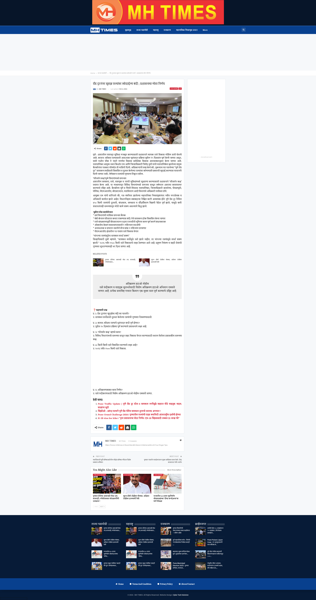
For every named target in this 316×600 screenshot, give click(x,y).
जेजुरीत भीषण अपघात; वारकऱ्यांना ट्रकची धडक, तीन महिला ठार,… (215, 565)
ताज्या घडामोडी (142, 30)
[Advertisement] (158, 52)
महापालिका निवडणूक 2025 (187, 30)
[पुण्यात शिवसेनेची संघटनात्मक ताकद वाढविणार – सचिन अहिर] (166, 531)
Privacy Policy (166, 584)
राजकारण (167, 30)
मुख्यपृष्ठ (128, 30)
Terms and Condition (141, 584)
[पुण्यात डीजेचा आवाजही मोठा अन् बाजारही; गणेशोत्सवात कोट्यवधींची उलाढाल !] (98, 262)
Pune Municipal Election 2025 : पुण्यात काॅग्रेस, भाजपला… (181, 565)
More (205, 30)
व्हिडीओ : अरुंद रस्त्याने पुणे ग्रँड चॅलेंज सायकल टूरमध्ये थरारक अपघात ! (129, 411)
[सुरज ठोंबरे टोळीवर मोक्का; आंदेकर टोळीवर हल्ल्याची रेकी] (144, 262)
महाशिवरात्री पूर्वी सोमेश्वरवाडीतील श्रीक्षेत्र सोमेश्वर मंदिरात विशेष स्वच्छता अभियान (112, 461)
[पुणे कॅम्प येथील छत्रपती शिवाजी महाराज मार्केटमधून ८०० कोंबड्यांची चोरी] (200, 554)
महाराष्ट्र (156, 30)
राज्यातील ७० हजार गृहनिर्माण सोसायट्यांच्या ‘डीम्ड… (111, 553)
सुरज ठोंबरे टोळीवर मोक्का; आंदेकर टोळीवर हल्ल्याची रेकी (111, 542)
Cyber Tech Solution (180, 595)
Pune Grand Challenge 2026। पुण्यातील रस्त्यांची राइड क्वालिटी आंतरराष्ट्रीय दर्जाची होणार (139, 415)
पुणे (180, 89)
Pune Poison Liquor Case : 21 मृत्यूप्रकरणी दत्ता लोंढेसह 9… (215, 542)
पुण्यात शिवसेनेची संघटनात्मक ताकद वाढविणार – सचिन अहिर (181, 530)
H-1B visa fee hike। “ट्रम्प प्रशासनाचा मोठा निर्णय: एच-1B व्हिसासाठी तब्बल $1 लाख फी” (138, 418)
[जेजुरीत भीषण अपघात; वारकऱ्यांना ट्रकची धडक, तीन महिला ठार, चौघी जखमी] (200, 566)
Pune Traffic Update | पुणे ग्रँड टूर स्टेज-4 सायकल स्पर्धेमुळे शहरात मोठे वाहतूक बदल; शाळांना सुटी (140, 406)
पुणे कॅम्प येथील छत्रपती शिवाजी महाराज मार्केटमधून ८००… (215, 553)
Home (121, 584)
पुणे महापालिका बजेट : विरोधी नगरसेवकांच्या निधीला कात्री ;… (181, 542)
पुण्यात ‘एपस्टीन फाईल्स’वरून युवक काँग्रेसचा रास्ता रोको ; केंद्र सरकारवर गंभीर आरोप (163, 461)
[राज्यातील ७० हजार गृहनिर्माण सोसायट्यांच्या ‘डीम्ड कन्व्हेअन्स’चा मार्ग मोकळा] (168, 483)
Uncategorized (99, 475)
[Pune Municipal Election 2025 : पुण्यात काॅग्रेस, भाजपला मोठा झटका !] (166, 566)
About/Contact (188, 584)
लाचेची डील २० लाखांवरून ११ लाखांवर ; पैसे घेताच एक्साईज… (215, 530)
